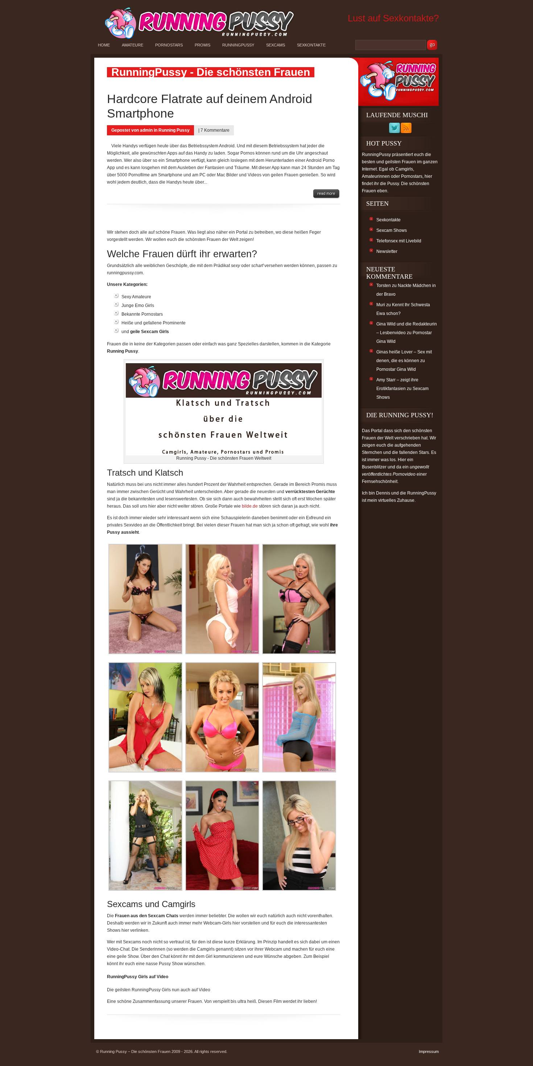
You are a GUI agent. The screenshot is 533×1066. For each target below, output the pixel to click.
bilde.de (250, 506)
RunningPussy (238, 45)
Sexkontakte (311, 45)
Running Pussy (174, 130)
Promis (202, 45)
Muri (380, 304)
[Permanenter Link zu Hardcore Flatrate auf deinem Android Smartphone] (326, 194)
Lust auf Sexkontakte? (393, 18)
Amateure (132, 45)
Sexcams (275, 45)
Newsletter (386, 251)
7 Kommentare (215, 130)
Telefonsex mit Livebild (398, 240)
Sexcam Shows (391, 230)
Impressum (429, 1051)
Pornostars (169, 45)
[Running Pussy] (195, 38)
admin (146, 130)
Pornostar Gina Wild (396, 369)
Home (104, 45)
